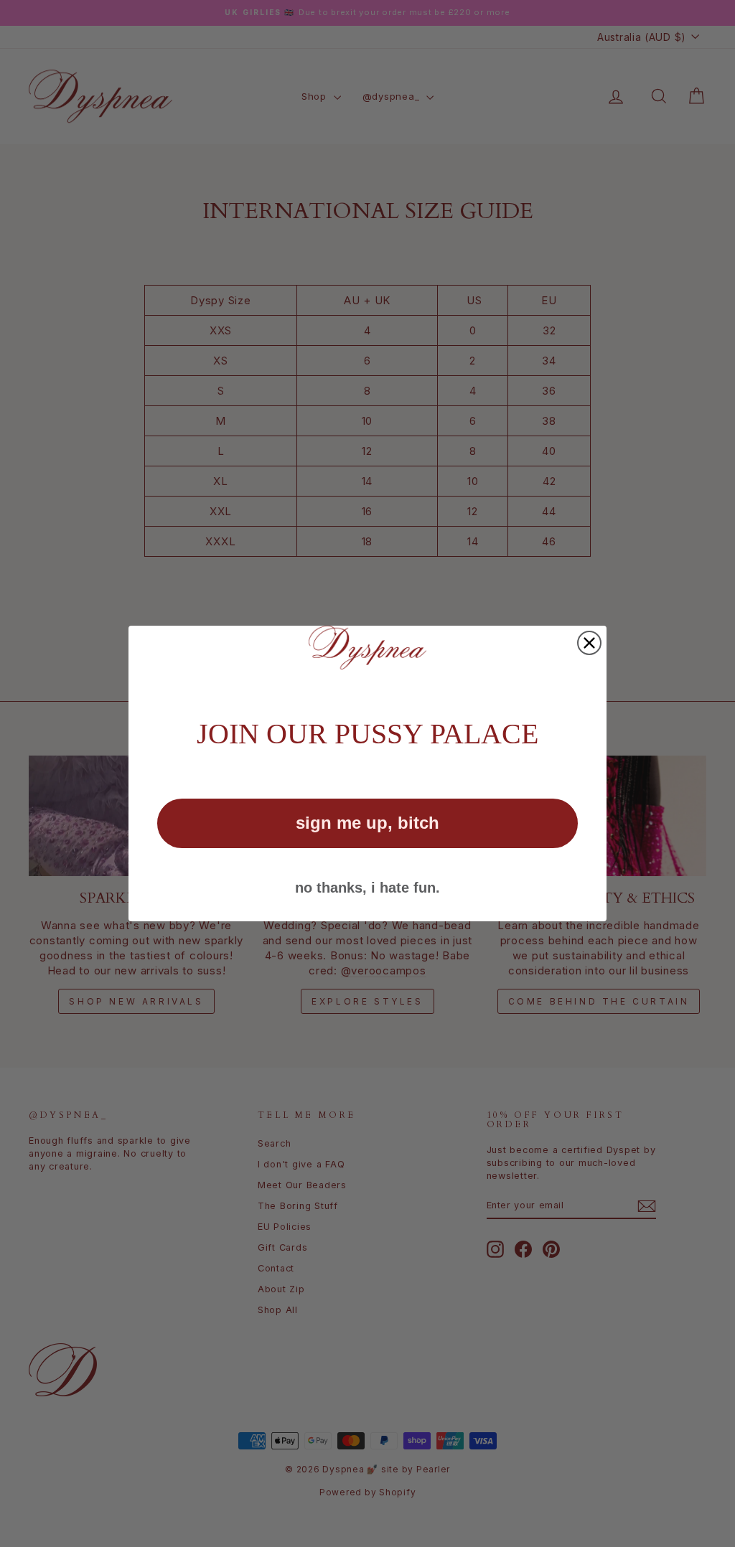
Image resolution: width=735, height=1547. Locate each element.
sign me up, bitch (367, 822)
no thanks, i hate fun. (367, 887)
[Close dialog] (589, 642)
